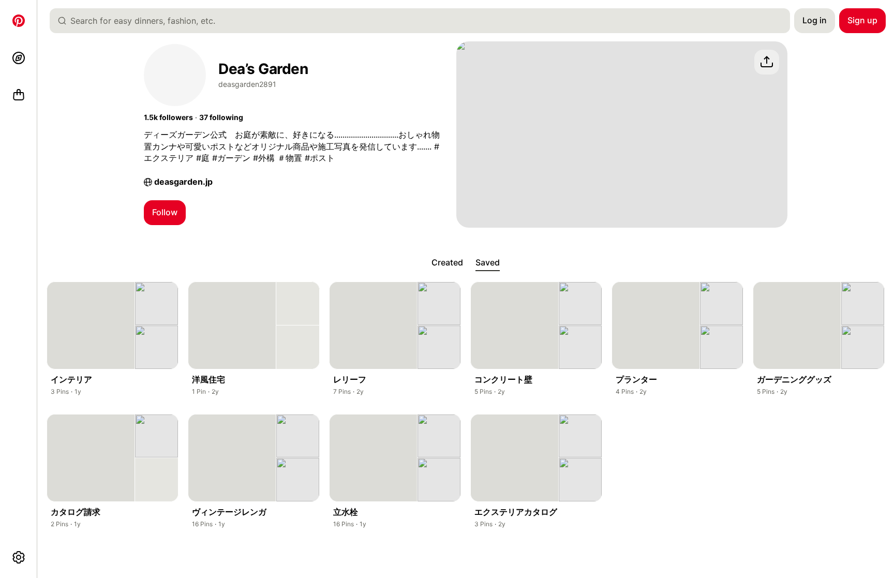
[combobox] (424, 20)
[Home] (18, 20)
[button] (168, 117)
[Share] (766, 62)
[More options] (18, 557)
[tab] (447, 262)
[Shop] (18, 95)
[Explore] (18, 58)
